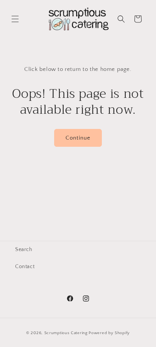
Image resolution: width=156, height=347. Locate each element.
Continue (78, 138)
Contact (24, 267)
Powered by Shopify (109, 333)
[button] (15, 19)
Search (24, 250)
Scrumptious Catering (66, 333)
